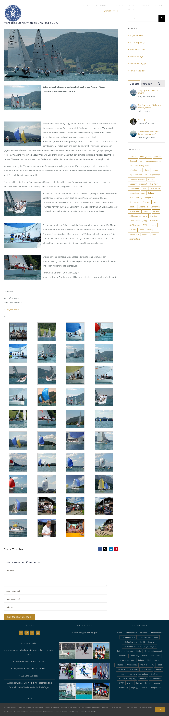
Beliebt (134, 83)
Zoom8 (155, 234)
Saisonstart (143, 207)
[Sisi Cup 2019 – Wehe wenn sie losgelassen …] (133, 106)
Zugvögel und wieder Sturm (148, 91)
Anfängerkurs (145, 156)
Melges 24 (149, 198)
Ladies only (134, 188)
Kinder (151, 179)
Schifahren (155, 207)
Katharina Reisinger (137, 179)
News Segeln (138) (138, 64)
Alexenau (133, 156)
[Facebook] (21, 633)
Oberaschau (134, 202)
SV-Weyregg (135, 225)
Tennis (141, 230)
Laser (144, 188)
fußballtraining (135, 170)
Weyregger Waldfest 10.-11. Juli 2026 (29, 669)
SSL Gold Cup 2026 (29, 676)
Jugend (155, 170)
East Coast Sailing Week (139, 165)
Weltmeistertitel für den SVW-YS (29, 662)
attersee (157, 156)
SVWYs (133, 230)
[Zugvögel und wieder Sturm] (133, 91)
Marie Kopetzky (136, 198)
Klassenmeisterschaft (138, 184)
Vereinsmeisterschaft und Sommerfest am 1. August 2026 (29, 652)
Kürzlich (146, 83)
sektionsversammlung (138, 216)
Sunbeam (154, 220)
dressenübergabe (153, 161)
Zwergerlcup (135, 239)
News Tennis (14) (137, 71)
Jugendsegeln (155, 175)
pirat (155, 202)
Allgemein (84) (136, 35)
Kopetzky (154, 184)
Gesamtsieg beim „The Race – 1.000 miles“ (148, 133)
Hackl (147, 170)
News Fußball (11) (137, 49)
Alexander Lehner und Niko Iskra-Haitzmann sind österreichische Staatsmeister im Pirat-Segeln (29, 685)
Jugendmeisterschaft (138, 175)
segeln (156, 211)
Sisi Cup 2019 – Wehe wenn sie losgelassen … (150, 106)
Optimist (146, 202)
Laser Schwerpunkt (137, 193)
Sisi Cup (141, 119)
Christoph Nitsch (136, 161)
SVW (145, 225)
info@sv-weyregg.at (88, 633)
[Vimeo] (32, 633)
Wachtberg (134, 234)
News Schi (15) (136, 56)
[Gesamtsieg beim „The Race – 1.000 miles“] (133, 133)
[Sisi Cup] (133, 120)
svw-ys (153, 225)
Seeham (146, 211)
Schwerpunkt (135, 211)
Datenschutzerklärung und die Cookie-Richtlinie (79, 712)
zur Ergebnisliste (11, 309)
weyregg (145, 234)
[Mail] (26, 633)
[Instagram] (38, 633)
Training (150, 230)
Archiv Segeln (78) (138, 42)
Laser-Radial (155, 188)
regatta (132, 207)
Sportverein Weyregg (138, 220)
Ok (160, 710)
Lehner (151, 193)
